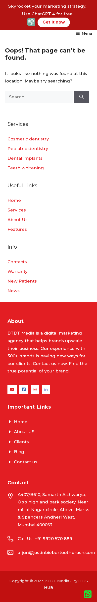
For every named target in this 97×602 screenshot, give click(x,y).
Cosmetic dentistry (28, 138)
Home (14, 200)
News (13, 290)
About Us (17, 219)
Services (16, 210)
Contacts (17, 261)
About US (24, 431)
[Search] (81, 97)
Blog (19, 451)
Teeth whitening (25, 167)
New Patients (22, 281)
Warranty (17, 271)
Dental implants (25, 158)
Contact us (25, 461)
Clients (21, 441)
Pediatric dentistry (27, 148)
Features (17, 229)
